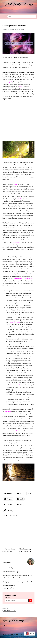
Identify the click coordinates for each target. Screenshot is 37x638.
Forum (21, 630)
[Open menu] (4, 16)
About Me (6, 630)
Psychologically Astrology (18, 4)
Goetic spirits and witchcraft (14, 25)
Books (14, 630)
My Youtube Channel (9, 585)
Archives (5, 608)
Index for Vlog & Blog (10, 634)
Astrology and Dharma (9, 588)
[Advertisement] (18, 120)
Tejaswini (25, 57)
